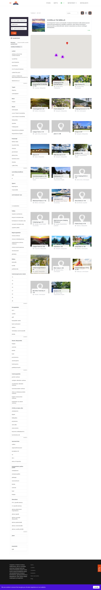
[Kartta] (90, 13)
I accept (96, 587)
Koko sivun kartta (35, 576)
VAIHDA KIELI (99, 569)
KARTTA (56, 3)
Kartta (32, 564)
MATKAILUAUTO (84, 3)
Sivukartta (33, 573)
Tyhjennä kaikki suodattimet (23, 42)
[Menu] (10, 3)
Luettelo (33, 567)
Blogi (32, 578)
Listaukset (33, 570)
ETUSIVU (48, 3)
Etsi (14, 33)
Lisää (89, 30)
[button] (67, 43)
